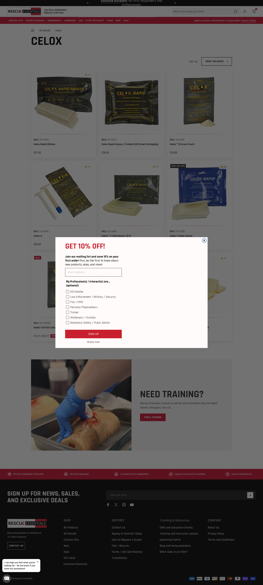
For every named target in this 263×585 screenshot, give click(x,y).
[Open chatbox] (6, 578)
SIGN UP (93, 334)
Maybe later (93, 342)
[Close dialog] (204, 239)
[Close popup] (37, 562)
